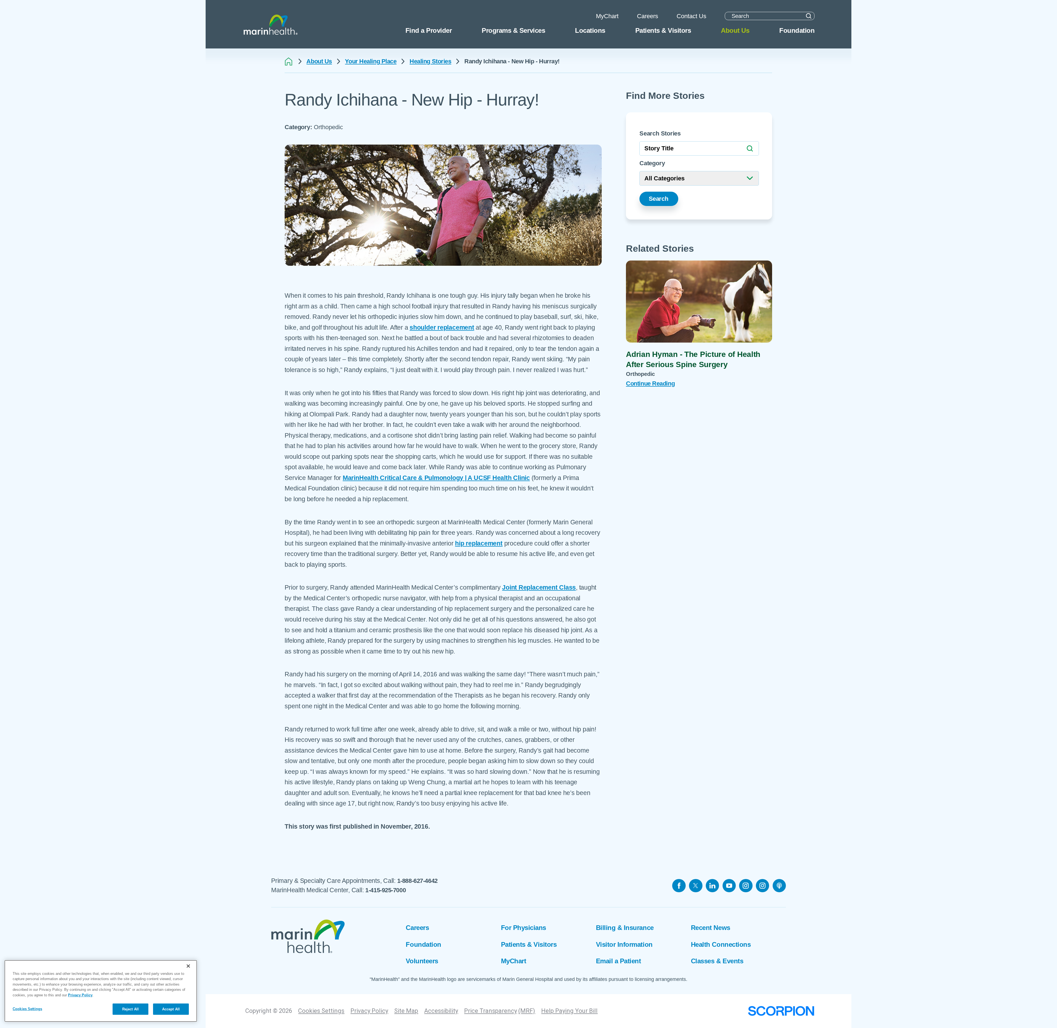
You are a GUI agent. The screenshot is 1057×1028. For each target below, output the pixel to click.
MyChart (513, 961)
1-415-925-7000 (385, 890)
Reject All (130, 1009)
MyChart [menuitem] (607, 16)
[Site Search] (808, 16)
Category (652, 163)
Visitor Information (624, 944)
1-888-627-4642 (417, 880)
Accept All (171, 1009)
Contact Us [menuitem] (691, 16)
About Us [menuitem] (735, 30)
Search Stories (660, 133)
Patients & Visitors (529, 944)
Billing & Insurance (625, 927)
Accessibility (441, 1010)
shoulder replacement (442, 327)
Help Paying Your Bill (569, 1010)
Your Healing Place (370, 61)
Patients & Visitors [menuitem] (663, 30)
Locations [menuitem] (590, 30)
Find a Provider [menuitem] (428, 30)
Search (658, 198)
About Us (319, 61)
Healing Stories (430, 61)
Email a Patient (618, 961)
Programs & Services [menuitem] (513, 30)
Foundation (423, 944)
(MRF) (526, 1010)
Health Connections (721, 944)
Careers (417, 927)
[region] (100, 991)
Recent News (710, 927)
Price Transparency (490, 1010)
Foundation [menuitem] (796, 30)
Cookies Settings (321, 1010)
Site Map (406, 1010)
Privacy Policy (369, 1010)
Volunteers (422, 961)
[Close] (188, 966)
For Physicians (523, 927)
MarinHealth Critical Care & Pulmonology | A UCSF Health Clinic (436, 477)
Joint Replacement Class (539, 587)
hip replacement (479, 543)
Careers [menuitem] (647, 16)
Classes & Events (717, 961)
